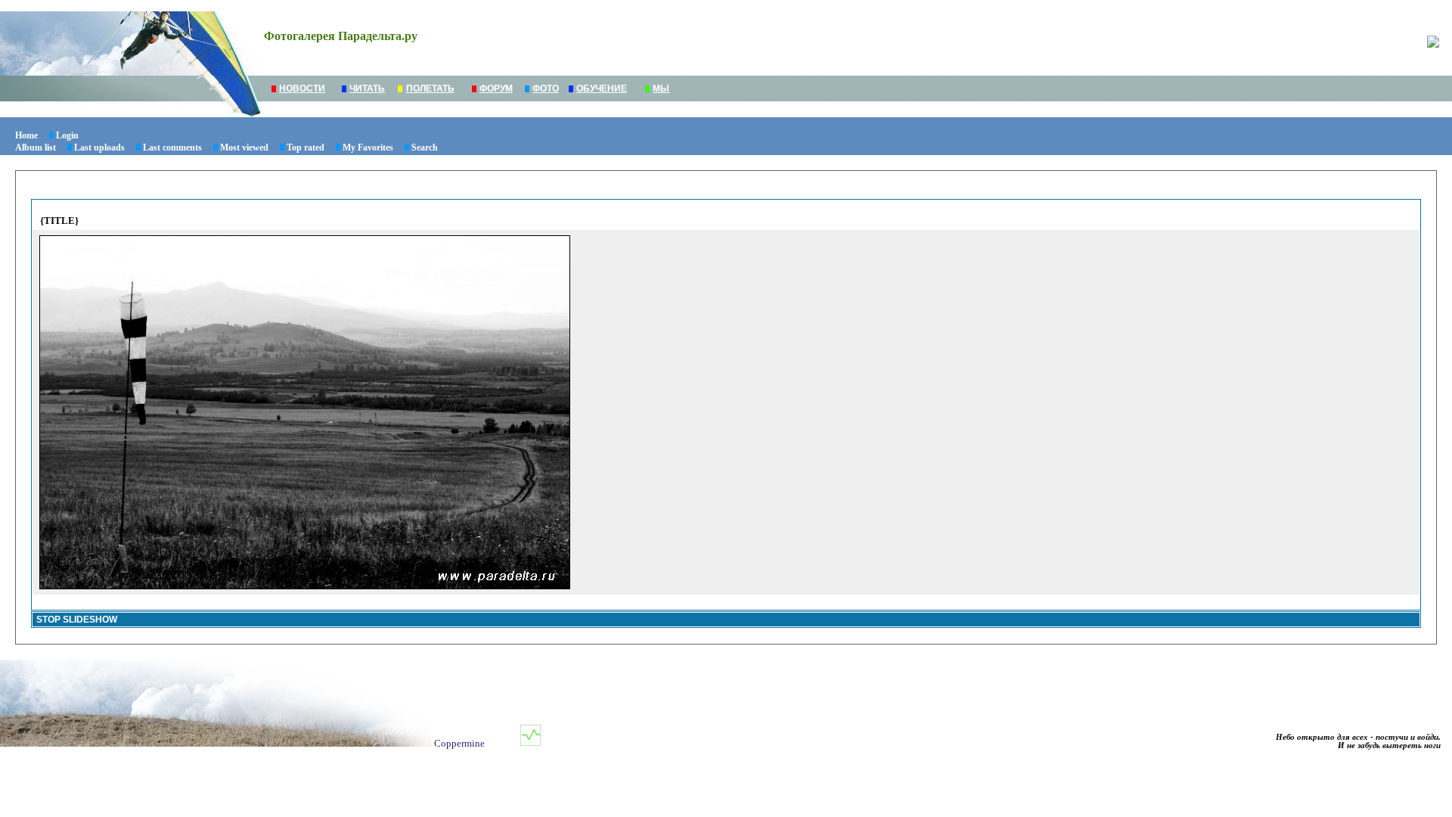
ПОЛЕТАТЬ (430, 88)
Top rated (305, 147)
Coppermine (459, 743)
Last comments (172, 147)
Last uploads (99, 147)
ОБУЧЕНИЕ (601, 88)
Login (67, 135)
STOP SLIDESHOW (76, 619)
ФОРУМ (496, 88)
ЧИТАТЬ (367, 88)
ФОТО (545, 88)
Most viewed (244, 147)
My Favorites (368, 147)
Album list (35, 147)
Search (424, 147)
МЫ (661, 88)
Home (26, 135)
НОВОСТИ (302, 88)
